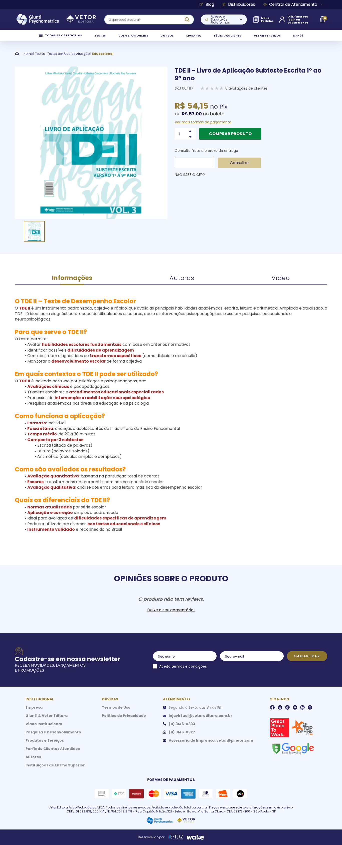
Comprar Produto (230, 134)
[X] (310, 707)
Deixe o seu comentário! (171, 610)
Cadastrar (307, 656)
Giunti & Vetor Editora (47, 715)
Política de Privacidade (124, 715)
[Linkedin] (302, 707)
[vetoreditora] (56, 19)
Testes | (40, 53)
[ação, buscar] (187, 19)
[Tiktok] (287, 707)
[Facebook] (272, 707)
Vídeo (281, 278)
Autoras (181, 278)
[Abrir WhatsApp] (329, 832)
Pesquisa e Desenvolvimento (53, 732)
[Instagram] (280, 707)
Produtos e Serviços (45, 740)
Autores (33, 757)
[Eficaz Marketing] (175, 837)
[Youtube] (295, 707)
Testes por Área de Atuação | (69, 53)
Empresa (34, 707)
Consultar (239, 163)
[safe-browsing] (293, 748)
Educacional (102, 53)
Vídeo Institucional (44, 724)
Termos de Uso (116, 707)
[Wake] (195, 837)
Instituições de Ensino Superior (55, 765)
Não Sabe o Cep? (190, 174)
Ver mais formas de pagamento (203, 122)
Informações (72, 278)
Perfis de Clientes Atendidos (53, 748)
